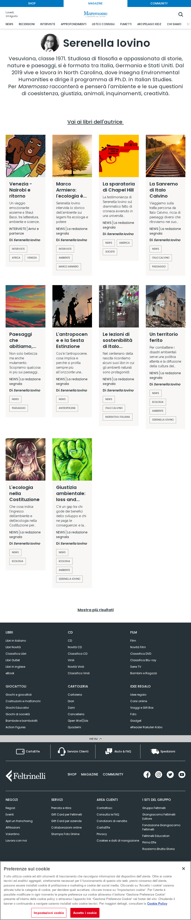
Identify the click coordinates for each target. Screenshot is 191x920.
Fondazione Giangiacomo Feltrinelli (161, 827)
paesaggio (159, 266)
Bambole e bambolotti (22, 721)
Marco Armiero (68, 266)
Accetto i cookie (85, 912)
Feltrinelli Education (156, 836)
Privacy (102, 834)
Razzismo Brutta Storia (158, 849)
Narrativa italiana (117, 417)
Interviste (18, 249)
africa (16, 257)
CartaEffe (103, 827)
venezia (32, 257)
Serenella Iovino (163, 419)
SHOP (32, 3)
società (110, 251)
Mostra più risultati (96, 610)
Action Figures (16, 727)
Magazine (89, 774)
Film (133, 641)
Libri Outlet (13, 660)
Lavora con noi (16, 840)
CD (70, 641)
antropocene (67, 408)
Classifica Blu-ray (143, 660)
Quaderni (74, 727)
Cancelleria (76, 714)
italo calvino (160, 257)
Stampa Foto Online (65, 834)
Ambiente (64, 257)
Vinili (71, 660)
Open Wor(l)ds (78, 721)
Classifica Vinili (79, 673)
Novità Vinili (76, 667)
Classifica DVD (140, 654)
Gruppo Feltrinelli (154, 808)
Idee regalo (138, 695)
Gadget (135, 721)
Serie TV (135, 667)
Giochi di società (18, 714)
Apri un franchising (19, 821)
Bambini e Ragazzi (143, 673)
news (108, 243)
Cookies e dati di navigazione (118, 840)
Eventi (10, 814)
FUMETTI (126, 24)
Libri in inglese (15, 667)
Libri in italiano (16, 641)
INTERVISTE (47, 24)
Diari (71, 701)
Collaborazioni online (66, 827)
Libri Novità (13, 647)
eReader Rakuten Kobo (146, 727)
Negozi (10, 808)
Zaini (71, 708)
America (124, 243)
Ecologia (158, 402)
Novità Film (138, 647)
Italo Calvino (114, 408)
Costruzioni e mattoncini (23, 701)
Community (113, 774)
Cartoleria (75, 695)
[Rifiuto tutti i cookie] (183, 868)
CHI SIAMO (174, 24)
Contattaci (104, 808)
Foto (133, 714)
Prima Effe (149, 842)
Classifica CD (77, 654)
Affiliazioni (13, 827)
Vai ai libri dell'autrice (95, 121)
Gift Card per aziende (66, 821)
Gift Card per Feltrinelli (66, 814)
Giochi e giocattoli (19, 695)
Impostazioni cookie (49, 912)
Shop (72, 774)
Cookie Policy (157, 903)
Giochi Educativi (17, 708)
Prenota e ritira (61, 808)
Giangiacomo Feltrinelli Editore (158, 816)
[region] (95, 890)
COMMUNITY (159, 3)
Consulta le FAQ (108, 814)
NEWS (9, 24)
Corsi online (138, 701)
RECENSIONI (27, 24)
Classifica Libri (16, 654)
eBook (10, 673)
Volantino (12, 834)
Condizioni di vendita (112, 821)
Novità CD (75, 647)
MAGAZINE (95, 3)
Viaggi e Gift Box (141, 708)
